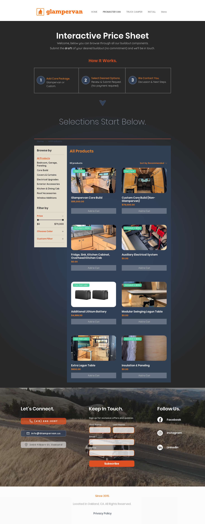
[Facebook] (160, 419)
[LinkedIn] (160, 447)
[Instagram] (160, 433)
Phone (92, 448)
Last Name (119, 425)
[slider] (38, 220)
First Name (95, 425)
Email (92, 437)
